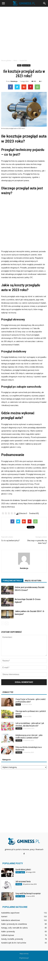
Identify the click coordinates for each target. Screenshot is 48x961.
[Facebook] (24, 853)
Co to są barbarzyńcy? (10, 540)
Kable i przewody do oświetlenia (14, 924)
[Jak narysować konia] (7, 884)
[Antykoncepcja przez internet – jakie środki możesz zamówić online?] (7, 738)
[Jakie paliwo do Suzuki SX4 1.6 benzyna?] (7, 614)
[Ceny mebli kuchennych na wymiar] (7, 896)
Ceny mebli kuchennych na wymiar (28, 893)
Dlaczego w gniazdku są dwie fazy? (37, 541)
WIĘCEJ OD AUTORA (33, 581)
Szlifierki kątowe (7, 935)
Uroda (18, 704)
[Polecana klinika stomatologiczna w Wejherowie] (7, 750)
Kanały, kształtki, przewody (12, 939)
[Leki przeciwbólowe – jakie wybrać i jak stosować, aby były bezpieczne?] (7, 726)
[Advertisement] (24, 32)
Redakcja (14, 81)
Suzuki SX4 (26, 65)
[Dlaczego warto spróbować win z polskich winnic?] (7, 714)
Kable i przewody (8, 931)
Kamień (4, 916)
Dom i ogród (20, 872)
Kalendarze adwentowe (10, 920)
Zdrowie (18, 728)
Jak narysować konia (23, 881)
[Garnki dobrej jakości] (7, 872)
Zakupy (18, 716)
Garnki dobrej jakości (23, 869)
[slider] (8, 513)
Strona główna (6, 60)
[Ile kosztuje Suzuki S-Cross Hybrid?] (7, 602)
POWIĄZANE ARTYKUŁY (12, 581)
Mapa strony (24, 954)
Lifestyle (18, 884)
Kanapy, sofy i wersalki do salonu (14, 928)
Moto (19, 65)
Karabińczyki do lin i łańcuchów (13, 943)
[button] (44, 3)
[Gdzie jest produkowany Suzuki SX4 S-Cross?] (7, 590)
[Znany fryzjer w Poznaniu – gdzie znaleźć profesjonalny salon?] (7, 702)
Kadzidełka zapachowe (10, 913)
